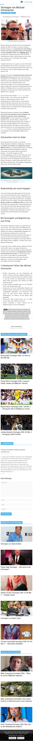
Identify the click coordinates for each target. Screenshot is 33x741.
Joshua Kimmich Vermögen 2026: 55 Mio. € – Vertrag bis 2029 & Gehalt (16, 433)
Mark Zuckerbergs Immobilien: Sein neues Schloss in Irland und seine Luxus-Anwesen (16, 700)
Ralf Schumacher (10, 316)
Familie (22, 311)
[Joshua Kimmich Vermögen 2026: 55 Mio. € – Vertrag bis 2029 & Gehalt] (16, 422)
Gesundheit (13, 313)
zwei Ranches (21, 95)
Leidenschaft (26, 313)
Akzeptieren (12, 738)
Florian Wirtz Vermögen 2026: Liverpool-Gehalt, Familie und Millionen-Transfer (15, 382)
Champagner (22, 309)
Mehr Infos (21, 738)
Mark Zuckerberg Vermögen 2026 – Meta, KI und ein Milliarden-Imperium (16, 674)
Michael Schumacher (11, 315)
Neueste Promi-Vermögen (11, 652)
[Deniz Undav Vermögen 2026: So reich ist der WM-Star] (16, 345)
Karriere (19, 313)
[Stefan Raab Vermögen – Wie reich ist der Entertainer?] (16, 557)
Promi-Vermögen (5, 13)
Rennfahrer (19, 316)
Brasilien (14, 309)
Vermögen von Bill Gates (16, 328)
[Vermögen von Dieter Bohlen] (16, 534)
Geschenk (6, 313)
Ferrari (28, 311)
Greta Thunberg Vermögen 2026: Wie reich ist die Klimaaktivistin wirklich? (16, 725)
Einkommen (6, 311)
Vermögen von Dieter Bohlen (11, 544)
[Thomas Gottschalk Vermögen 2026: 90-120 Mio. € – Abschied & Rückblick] (16, 631)
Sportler (13, 13)
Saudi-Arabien (8, 318)
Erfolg (12, 311)
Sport (20, 318)
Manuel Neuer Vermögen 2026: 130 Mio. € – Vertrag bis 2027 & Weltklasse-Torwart (16, 408)
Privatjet (25, 315)
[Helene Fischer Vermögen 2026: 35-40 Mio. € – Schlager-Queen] (16, 583)
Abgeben (3, 473)
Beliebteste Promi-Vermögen (12, 522)
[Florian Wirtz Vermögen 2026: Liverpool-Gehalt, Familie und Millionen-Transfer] (16, 371)
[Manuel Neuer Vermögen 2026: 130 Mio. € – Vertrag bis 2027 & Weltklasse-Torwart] (16, 397)
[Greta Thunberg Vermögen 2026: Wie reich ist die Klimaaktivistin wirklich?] (16, 714)
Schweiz (16, 318)
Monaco (20, 315)
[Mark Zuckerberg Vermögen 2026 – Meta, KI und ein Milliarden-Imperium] (16, 663)
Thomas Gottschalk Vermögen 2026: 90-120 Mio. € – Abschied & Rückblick (16, 642)
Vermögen (26, 318)
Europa (17, 311)
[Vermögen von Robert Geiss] (16, 608)
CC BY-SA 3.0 (21, 182)
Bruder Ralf (4, 129)
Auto (9, 309)
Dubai (27, 309)
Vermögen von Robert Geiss (11, 618)
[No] (31, 735)
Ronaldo (26, 316)
